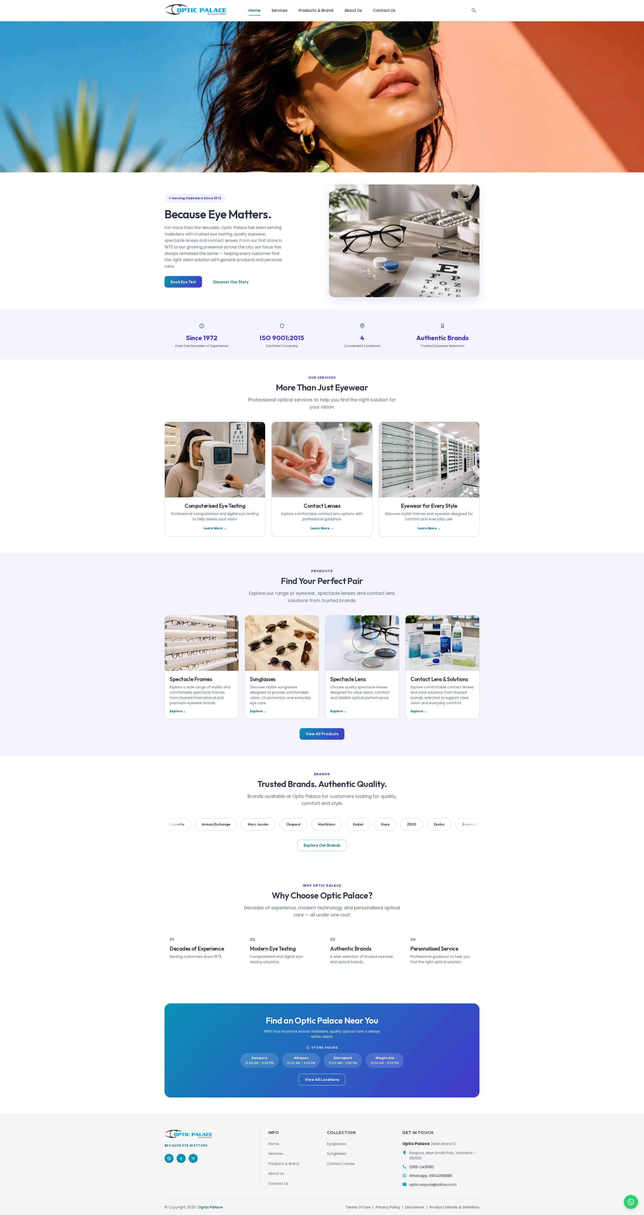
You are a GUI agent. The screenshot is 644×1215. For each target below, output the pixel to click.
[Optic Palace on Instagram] (169, 1158)
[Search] (473, 10)
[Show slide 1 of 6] (311, 166)
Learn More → (215, 528)
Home (254, 10)
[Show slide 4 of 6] (325, 166)
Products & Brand (316, 10)
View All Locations (322, 1079)
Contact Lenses (341, 1163)
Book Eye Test (183, 282)
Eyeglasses (336, 1143)
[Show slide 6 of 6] (332, 166)
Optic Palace (210, 1207)
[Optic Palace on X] (193, 1158)
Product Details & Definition (454, 1207)
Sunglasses (336, 1153)
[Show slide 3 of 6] (320, 166)
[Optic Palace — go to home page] (195, 9)
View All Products (322, 733)
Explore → (178, 711)
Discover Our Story (231, 282)
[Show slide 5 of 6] (329, 166)
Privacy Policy (388, 1207)
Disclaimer (414, 1207)
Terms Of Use (358, 1207)
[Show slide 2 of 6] (315, 166)
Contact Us (384, 10)
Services (279, 10)
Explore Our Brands (322, 845)
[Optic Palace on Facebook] (181, 1158)
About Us (353, 10)
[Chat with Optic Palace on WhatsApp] (631, 1202)
